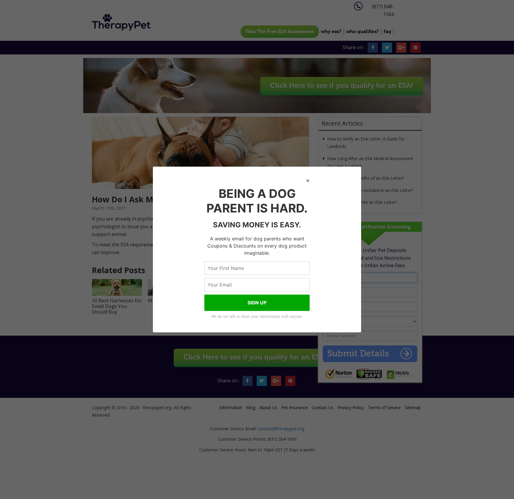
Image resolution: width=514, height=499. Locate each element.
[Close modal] (308, 181)
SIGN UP (257, 303)
